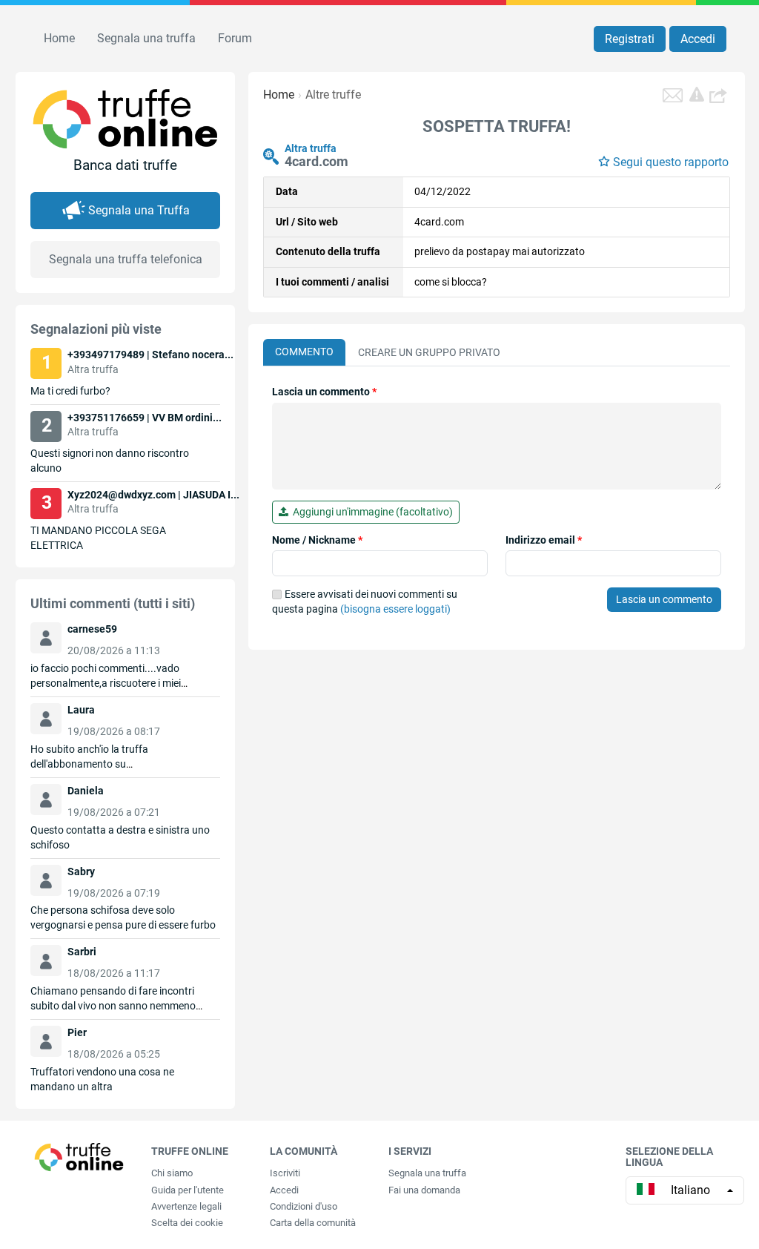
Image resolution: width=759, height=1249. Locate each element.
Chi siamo (172, 1173)
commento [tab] (304, 351)
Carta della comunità (313, 1222)
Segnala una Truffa (139, 210)
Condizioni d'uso (303, 1206)
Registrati (629, 39)
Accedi (697, 39)
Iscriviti (285, 1173)
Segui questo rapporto (671, 162)
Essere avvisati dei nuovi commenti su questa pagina (364, 601)
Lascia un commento (324, 392)
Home (59, 38)
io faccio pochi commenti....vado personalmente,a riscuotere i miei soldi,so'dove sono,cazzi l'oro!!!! (105, 683)
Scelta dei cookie (187, 1222)
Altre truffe (333, 95)
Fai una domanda (424, 1190)
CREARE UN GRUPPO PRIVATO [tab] (429, 352)
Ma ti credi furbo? (70, 391)
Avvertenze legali (186, 1206)
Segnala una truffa (146, 38)
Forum (235, 38)
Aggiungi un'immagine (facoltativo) (370, 512)
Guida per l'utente (187, 1190)
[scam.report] (696, 94)
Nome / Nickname (317, 540)
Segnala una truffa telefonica (125, 259)
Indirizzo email (544, 540)
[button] (719, 95)
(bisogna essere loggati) (395, 609)
